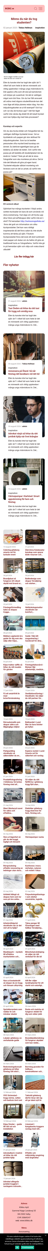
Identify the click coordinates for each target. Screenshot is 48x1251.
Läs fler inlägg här (24, 256)
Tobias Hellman (25, 28)
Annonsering (24, 1231)
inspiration (40, 28)
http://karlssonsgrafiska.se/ (33, 221)
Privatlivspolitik (27, 1247)
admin (24, 301)
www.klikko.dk (26, 1220)
